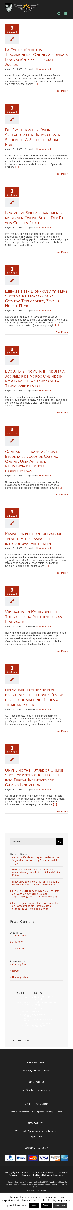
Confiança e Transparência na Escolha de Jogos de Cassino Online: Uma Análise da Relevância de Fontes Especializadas (33, 461)
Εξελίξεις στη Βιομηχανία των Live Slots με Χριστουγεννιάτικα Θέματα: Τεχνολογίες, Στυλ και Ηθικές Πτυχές (36, 298)
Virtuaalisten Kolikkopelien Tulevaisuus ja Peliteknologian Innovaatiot (33, 616)
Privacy (34, 1112)
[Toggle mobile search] (59, 13)
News (15, 970)
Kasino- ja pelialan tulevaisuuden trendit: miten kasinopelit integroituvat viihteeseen (36, 538)
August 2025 (19, 935)
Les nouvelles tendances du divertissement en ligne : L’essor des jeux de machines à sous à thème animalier (34, 697)
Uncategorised (43, 69)
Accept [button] (34, 1205)
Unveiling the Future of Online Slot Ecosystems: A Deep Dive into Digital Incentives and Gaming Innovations (34, 777)
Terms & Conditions (20, 1112)
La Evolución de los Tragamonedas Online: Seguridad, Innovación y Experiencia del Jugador (36, 57)
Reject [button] (46, 1205)
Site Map (58, 1112)
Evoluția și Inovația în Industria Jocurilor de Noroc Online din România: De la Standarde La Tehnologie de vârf (35, 378)
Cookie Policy (45, 1112)
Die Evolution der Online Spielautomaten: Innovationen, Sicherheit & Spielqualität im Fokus (33, 137)
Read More (61, 91)
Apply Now (36, 1136)
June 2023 (18, 948)
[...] (36, 84)
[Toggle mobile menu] (66, 13)
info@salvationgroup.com (36, 1090)
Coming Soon (19, 964)
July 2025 (17, 942)
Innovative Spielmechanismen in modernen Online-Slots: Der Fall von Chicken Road (36, 217)
